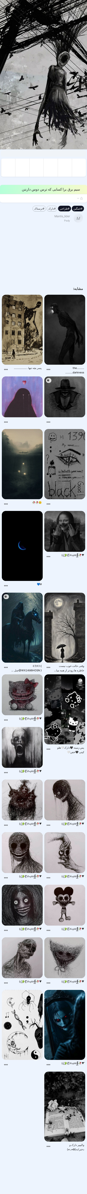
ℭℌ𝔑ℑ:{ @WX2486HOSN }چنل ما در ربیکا (26, 668)
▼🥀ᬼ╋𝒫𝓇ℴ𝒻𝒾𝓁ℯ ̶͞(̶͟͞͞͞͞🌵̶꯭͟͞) (73, 555)
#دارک (52, 208)
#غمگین (77, 208)
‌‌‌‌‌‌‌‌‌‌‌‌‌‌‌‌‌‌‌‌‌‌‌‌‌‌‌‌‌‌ (69, 422)
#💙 (39, 584)
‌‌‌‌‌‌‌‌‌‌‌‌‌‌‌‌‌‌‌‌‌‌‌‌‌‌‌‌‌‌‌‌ (69, 504)
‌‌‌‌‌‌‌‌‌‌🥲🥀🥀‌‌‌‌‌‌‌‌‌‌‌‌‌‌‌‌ (37, 502)
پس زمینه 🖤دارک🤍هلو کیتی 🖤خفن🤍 (70, 750)
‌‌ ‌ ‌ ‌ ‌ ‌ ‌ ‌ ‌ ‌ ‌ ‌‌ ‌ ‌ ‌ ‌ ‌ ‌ (36, 420)
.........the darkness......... (74, 370)
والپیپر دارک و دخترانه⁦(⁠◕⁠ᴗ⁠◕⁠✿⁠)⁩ (75, 1147)
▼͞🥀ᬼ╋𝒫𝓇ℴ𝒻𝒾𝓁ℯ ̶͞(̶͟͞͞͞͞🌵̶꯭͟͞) (73, 1063)
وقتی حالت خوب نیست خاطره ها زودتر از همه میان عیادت (69, 668)
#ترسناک (39, 208)
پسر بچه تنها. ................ (28, 368)
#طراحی (64, 208)
